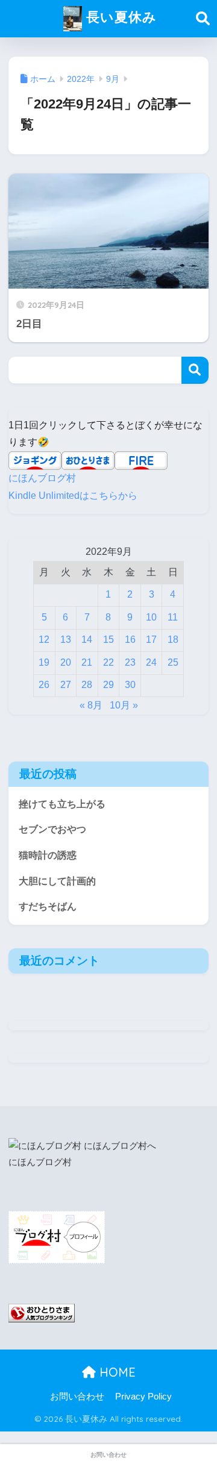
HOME (116, 1372)
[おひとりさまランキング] (41, 1313)
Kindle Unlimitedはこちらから (72, 495)
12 (44, 639)
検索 (195, 370)
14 (86, 639)
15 (108, 639)
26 (44, 685)
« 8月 (91, 705)
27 (65, 685)
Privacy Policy (143, 1396)
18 (173, 639)
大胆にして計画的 (57, 881)
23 (130, 662)
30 (130, 685)
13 (65, 639)
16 (130, 639)
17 (151, 639)
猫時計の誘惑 (48, 855)
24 (151, 662)
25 (173, 662)
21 (86, 662)
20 (65, 662)
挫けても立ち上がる (62, 804)
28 (86, 685)
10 (151, 617)
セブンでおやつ (52, 829)
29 (108, 685)
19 (44, 662)
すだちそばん (48, 906)
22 (108, 662)
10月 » (124, 705)
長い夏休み (119, 16)
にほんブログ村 (42, 478)
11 (173, 617)
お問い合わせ (77, 1396)
